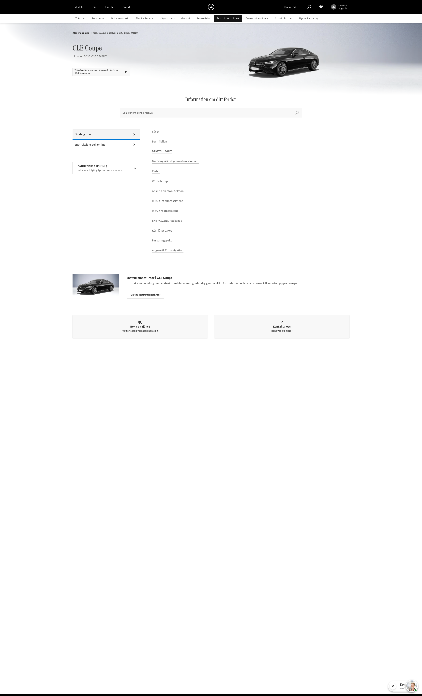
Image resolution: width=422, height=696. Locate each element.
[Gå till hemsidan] (211, 7)
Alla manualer (81, 33)
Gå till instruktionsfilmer (145, 294)
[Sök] (309, 7)
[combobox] (101, 72)
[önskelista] (321, 7)
